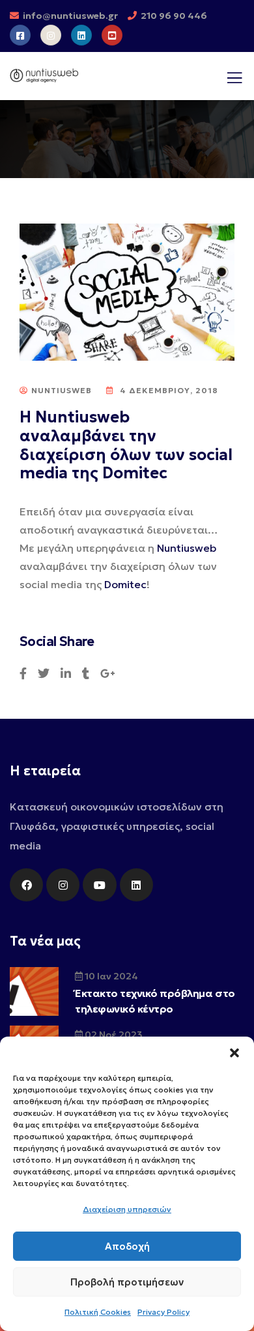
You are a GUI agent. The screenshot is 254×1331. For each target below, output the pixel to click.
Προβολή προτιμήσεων (127, 1282)
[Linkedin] (136, 884)
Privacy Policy (163, 1312)
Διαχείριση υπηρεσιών (127, 1209)
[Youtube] (99, 884)
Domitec (125, 584)
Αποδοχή (127, 1246)
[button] (234, 1052)
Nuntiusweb (186, 547)
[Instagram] (62, 884)
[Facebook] (26, 884)
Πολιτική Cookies (97, 1312)
